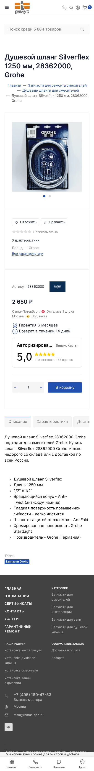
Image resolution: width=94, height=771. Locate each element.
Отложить (28, 222)
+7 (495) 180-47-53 (32, 694)
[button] (44, 196)
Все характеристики (27, 253)
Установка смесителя (21, 670)
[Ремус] (22, 7)
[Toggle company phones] (64, 7)
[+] (41, 387)
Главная (13, 588)
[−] (15, 387)
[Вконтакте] (9, 727)
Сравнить (57, 222)
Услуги (12, 619)
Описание (17, 421)
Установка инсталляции (23, 650)
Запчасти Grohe (17, 561)
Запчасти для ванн (66, 619)
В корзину (65, 387)
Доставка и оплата (66, 650)
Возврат (58, 658)
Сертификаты (18, 603)
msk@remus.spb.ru (28, 715)
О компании (17, 596)
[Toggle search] (71, 7)
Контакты (15, 611)
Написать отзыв (45, 232)
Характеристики (52, 421)
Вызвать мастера (28, 699)
